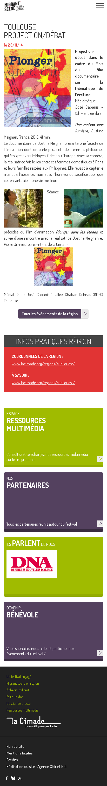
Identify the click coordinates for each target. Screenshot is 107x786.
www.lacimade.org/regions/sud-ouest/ (43, 363)
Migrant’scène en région (22, 683)
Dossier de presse (18, 703)
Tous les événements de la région (50, 313)
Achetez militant (17, 690)
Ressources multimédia (22, 710)
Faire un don (15, 696)
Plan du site (15, 746)
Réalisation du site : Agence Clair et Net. (37, 766)
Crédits (12, 759)
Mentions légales (19, 753)
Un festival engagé (18, 676)
